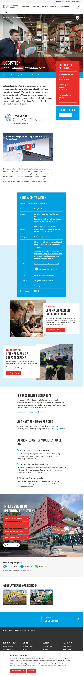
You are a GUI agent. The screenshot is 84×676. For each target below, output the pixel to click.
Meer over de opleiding (54, 329)
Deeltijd (6, 68)
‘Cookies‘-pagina (61, 665)
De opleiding (15, 75)
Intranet (68, 1)
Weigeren (31, 670)
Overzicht (6, 75)
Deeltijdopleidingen (8, 649)
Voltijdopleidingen (8, 646)
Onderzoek (44, 6)
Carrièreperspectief (27, 75)
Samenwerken (54, 6)
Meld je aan (64, 115)
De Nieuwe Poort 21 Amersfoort (46, 264)
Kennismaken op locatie (14, 531)
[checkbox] (77, 18)
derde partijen (26, 658)
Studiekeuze (35, 6)
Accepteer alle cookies (18, 670)
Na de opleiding (12, 373)
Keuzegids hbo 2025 (19, 121)
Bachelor (25, 649)
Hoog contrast (60, 1)
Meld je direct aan (12, 537)
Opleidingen (25, 6)
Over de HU (65, 6)
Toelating (37, 75)
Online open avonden (13, 525)
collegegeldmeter (58, 429)
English (77, 1)
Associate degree (17, 68)
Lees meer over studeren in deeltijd (30, 412)
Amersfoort (34, 68)
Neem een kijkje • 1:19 (46, 269)
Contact (73, 1)
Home (5, 17)
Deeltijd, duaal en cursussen (18, 17)
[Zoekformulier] (6, 12)
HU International (67, 646)
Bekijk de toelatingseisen (43, 281)
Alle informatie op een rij (14, 518)
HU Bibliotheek (67, 649)
